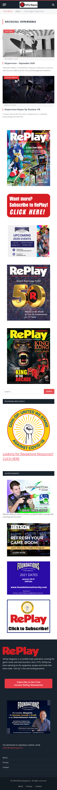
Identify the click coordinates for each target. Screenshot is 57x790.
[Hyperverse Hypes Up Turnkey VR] (28, 89)
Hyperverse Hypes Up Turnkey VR (22, 109)
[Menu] (4, 5)
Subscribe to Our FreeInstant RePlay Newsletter (28, 683)
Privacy (5, 762)
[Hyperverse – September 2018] (28, 43)
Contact (6, 767)
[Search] (53, 5)
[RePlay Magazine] (29, 4)
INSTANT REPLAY (11, 77)
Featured (9, 31)
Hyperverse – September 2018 (20, 63)
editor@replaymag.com (13, 747)
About (5, 757)
